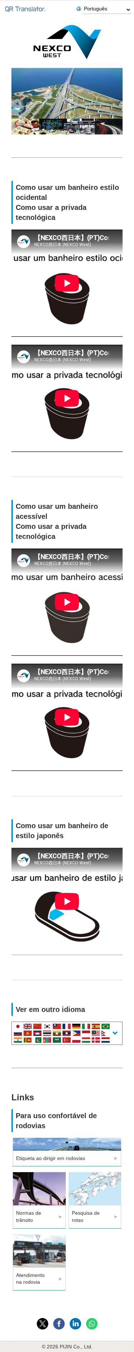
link (67, 1152)
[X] (42, 1323)
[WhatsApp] (91, 1323)
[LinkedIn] (75, 1323)
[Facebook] (58, 1323)
